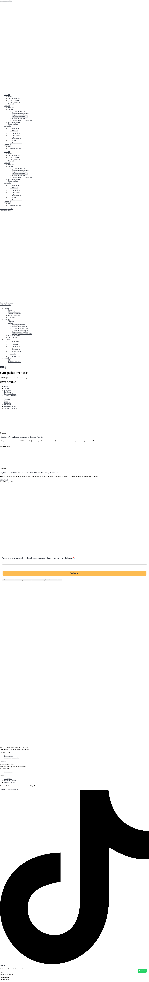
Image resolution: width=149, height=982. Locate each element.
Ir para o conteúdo (6, 1)
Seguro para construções (20, 115)
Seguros (10, 109)
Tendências (7, 392)
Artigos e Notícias (10, 394)
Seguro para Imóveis (18, 111)
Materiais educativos (14, 148)
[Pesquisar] (26, 378)
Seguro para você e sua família (22, 120)
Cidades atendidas (14, 98)
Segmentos (7, 126)
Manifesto (11, 104)
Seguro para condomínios (20, 113)
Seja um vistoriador (14, 100)
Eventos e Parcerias (10, 396)
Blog (9, 146)
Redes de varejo (16, 143)
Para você (14, 131)
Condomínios (15, 133)
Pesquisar (3, 378)
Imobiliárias (14, 128)
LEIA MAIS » (4, 444)
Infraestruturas (15, 138)
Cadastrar (74, 573)
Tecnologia (7, 390)
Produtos (7, 106)
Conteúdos (7, 145)
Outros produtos (13, 124)
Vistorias (11, 107)
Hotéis (13, 140)
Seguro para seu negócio (20, 118)
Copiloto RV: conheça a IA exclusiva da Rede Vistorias (21, 437)
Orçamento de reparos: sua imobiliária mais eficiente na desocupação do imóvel (30, 472)
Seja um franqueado (14, 102)
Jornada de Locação (14, 122)
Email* (4, 563)
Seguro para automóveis (20, 117)
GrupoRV (7, 95)
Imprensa (3, 761)
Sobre (10, 96)
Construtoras (15, 135)
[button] (74, 761)
